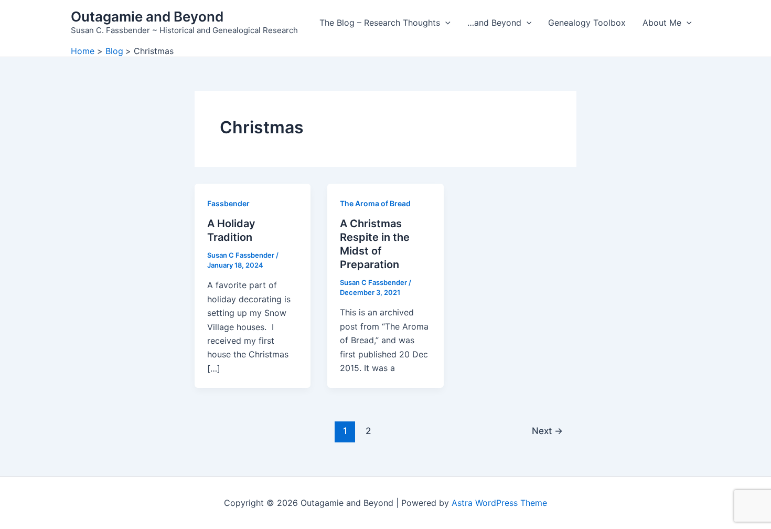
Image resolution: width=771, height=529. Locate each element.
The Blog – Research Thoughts (379, 22)
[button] (445, 23)
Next (547, 430)
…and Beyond (494, 22)
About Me (661, 22)
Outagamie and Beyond (147, 16)
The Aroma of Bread (375, 203)
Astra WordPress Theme (499, 503)
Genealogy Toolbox (587, 22)
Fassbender (228, 203)
